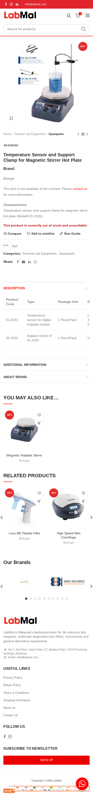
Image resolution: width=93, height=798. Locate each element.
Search (83, 29)
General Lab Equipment (29, 134)
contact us (80, 188)
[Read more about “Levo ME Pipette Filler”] (39, 501)
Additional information (24, 364)
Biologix (24, 460)
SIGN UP (46, 760)
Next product (87, 134)
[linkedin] (17, 4)
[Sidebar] (5, 245)
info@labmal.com (35, 4)
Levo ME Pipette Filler (24, 533)
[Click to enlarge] (11, 118)
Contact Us (10, 715)
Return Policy (12, 685)
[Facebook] (5, 4)
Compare (14, 233)
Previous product (78, 134)
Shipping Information (16, 700)
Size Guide (72, 233)
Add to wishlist (42, 233)
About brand (15, 377)
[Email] (23, 262)
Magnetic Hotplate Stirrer (24, 455)
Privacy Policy (12, 677)
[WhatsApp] (35, 262)
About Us (9, 707)
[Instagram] (11, 4)
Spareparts (56, 134)
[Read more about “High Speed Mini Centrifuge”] (83, 501)
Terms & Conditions (16, 692)
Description (14, 288)
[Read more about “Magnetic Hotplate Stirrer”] (39, 423)
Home (7, 134)
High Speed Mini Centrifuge (68, 535)
